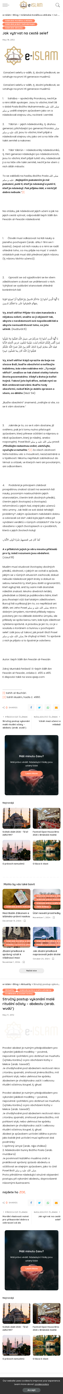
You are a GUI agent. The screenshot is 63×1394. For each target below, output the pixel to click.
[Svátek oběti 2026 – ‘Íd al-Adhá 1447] (16, 818)
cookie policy (42, 1384)
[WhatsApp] (48, 707)
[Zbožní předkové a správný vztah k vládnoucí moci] (16, 937)
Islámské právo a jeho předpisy (35, 990)
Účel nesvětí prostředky (46, 913)
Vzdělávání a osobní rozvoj (19, 994)
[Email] (56, 707)
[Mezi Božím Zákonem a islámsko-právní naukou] (16, 899)
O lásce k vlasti (40, 863)
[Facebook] (31, 707)
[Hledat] (57, 5)
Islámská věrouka (14, 28)
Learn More (32, 773)
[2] (30, 450)
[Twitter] (39, 707)
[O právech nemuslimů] (16, 850)
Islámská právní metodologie (20, 24)
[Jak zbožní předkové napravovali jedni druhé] (47, 937)
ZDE (22, 1192)
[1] (23, 192)
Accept (31, 1390)
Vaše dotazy (43, 907)
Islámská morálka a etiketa (18, 21)
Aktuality (9, 990)
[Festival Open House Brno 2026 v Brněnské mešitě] (47, 818)
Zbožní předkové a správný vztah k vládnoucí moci (14, 954)
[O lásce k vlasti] (47, 850)
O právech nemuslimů (13, 863)
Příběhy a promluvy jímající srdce (22, 945)
